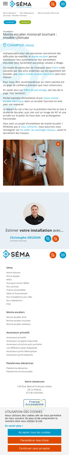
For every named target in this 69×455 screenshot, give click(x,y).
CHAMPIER (20, 45)
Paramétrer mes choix (34, 440)
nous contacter (29, 126)
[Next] (62, 161)
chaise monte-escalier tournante (36, 74)
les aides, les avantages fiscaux (37, 129)
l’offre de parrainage (35, 90)
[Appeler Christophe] (48, 238)
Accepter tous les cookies (35, 432)
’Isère (56, 67)
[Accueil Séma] (20, 4)
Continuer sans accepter (34, 448)
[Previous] (5, 161)
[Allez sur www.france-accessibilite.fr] (34, 405)
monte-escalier (39, 56)
